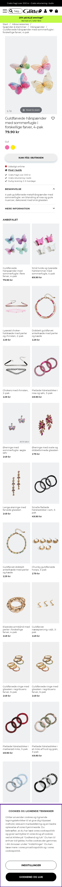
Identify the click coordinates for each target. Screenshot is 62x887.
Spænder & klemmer (14, 27)
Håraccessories (20, 24)
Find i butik (15, 170)
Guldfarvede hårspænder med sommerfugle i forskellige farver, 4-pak (28, 31)
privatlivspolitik (34, 847)
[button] (46, 11)
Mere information (17, 208)
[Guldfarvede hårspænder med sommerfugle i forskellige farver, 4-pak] (14, 147)
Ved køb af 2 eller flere (31, 21)
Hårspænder (37, 27)
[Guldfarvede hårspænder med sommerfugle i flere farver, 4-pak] (8, 147)
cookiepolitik (13, 850)
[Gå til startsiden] (31, 11)
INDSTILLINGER (31, 865)
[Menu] (5, 11)
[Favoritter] (52, 11)
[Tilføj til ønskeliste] (53, 118)
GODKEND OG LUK (31, 877)
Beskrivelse (13, 189)
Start (5, 24)
